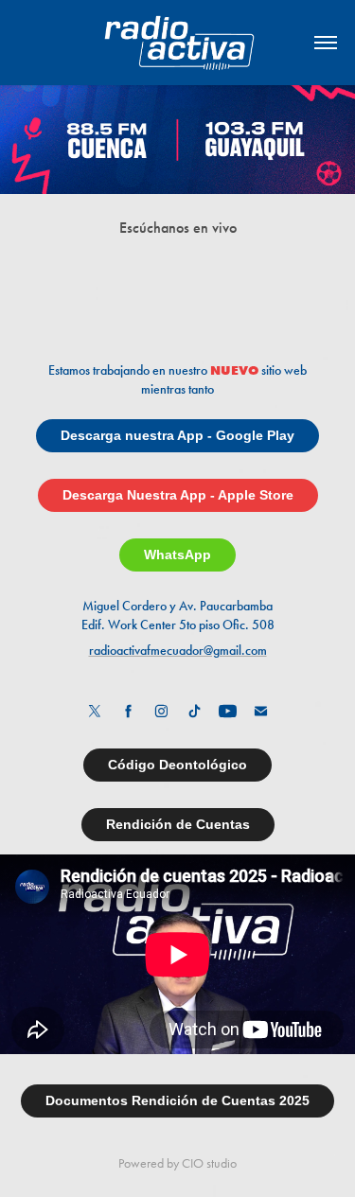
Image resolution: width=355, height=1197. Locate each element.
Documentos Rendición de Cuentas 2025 (177, 1100)
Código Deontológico (177, 764)
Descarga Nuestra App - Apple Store (177, 494)
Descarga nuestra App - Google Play (177, 435)
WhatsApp (177, 554)
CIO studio (209, 1163)
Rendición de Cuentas (178, 824)
